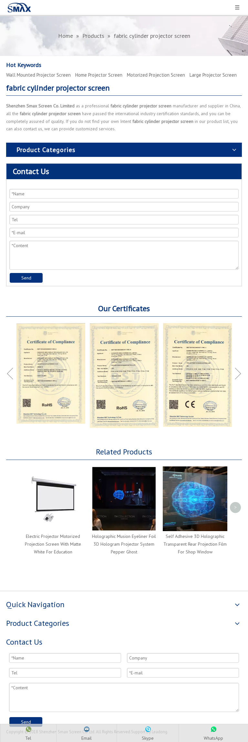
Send (26, 278)
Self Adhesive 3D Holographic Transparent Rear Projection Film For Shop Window (195, 544)
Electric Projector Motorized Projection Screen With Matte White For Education (53, 544)
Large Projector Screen (213, 75)
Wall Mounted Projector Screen (38, 75)
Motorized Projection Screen (156, 75)
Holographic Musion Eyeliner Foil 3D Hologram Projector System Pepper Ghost (124, 544)
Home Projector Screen (98, 75)
